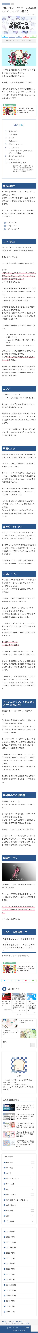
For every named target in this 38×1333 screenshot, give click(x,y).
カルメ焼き (13, 135)
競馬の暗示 (13, 131)
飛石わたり (13, 141)
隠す (22, 125)
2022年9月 (10, 1253)
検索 (5, 1042)
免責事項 (26, 1328)
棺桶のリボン (14, 159)
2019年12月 (11, 1285)
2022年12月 (11, 1242)
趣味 (19, 1189)
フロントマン (14, 147)
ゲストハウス (19, 1184)
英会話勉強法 (19, 1205)
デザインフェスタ (19, 1178)
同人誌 (19, 1173)
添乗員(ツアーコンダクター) (19, 1200)
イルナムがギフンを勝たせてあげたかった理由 (21, 152)
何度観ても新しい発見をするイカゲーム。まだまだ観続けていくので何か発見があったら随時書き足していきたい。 (23, 168)
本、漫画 (19, 1168)
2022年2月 (10, 1274)
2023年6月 (10, 1232)
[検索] (32, 1045)
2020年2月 (10, 1280)
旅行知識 (19, 1211)
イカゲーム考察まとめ (17, 163)
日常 (19, 1216)
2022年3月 (10, 1269)
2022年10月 (11, 1247)
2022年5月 (10, 1258)
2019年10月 (11, 1296)
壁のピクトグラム (16, 144)
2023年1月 (10, 1237)
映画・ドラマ (6, 4)
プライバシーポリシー (15, 1328)
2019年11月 (11, 1290)
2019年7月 (10, 1312)
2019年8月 (10, 1306)
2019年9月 (10, 1301)
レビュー (19, 1162)
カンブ (11, 138)
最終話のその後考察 (16, 156)
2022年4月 (10, 1264)
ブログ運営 (19, 1221)
